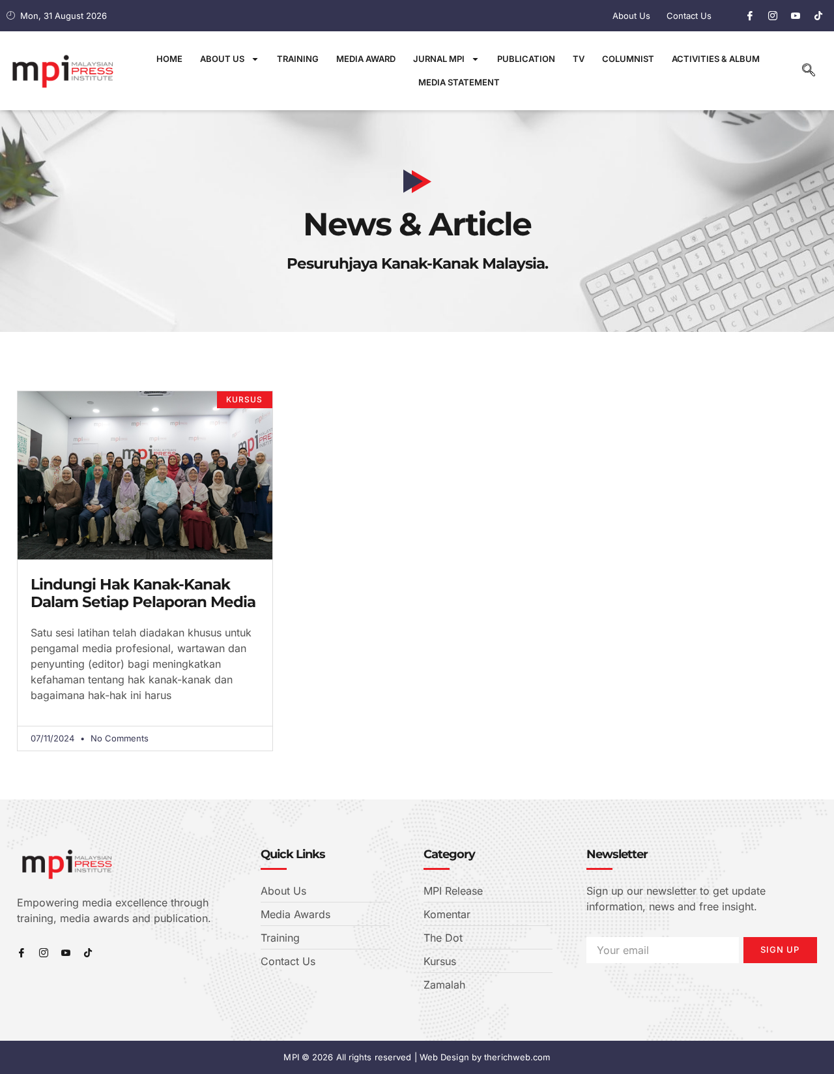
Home (169, 58)
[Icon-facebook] (750, 16)
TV (578, 58)
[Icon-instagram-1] (773, 16)
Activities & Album (716, 58)
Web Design (444, 1057)
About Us (222, 58)
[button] (809, 71)
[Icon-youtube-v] (795, 16)
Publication (526, 58)
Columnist (628, 58)
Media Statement (459, 82)
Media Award (365, 58)
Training (298, 58)
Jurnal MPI (439, 58)
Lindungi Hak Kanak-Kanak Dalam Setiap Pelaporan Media (143, 593)
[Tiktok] (818, 16)
